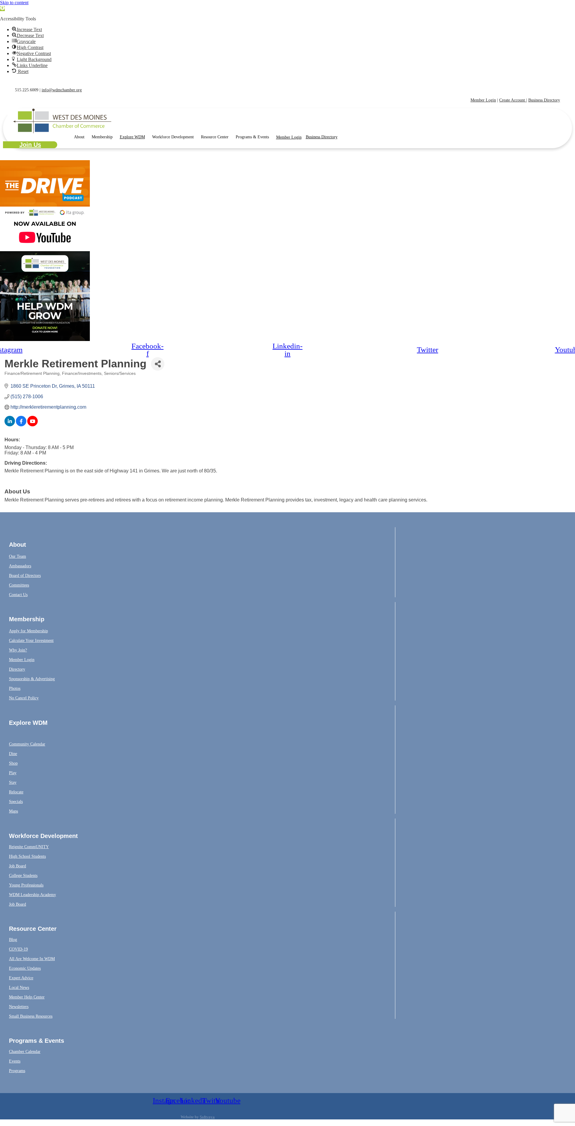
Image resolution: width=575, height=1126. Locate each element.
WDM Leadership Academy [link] (32, 894)
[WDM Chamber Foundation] (45, 339)
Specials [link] (16, 801)
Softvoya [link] (207, 1117)
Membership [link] (102, 137)
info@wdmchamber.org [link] (62, 90)
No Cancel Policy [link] (24, 698)
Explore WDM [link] (132, 137)
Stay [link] (12, 782)
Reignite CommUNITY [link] (29, 847)
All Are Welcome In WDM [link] (32, 959)
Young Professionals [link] (26, 885)
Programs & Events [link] (252, 137)
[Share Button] (157, 364)
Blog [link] (13, 939)
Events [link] (14, 1061)
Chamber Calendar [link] (24, 1051)
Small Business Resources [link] (30, 1016)
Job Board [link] (17, 866)
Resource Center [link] (215, 137)
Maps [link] (13, 811)
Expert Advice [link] (21, 978)
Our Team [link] (17, 556)
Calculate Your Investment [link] (31, 640)
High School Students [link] (27, 856)
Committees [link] (19, 585)
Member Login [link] (483, 100)
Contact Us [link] (18, 594)
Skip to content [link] (14, 2)
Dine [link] (13, 753)
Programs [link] (17, 1071)
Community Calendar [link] (27, 744)
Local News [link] (19, 987)
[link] (2, 8)
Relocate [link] (16, 792)
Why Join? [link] (18, 650)
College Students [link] (23, 875)
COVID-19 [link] (18, 949)
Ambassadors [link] (20, 566)
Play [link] (12, 773)
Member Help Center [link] (27, 997)
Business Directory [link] (544, 100)
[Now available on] (45, 248)
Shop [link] (13, 763)
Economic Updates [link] (25, 968)
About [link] (79, 137)
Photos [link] (14, 688)
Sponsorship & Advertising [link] (32, 679)
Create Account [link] (512, 100)
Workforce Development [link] (173, 137)
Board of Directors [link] (25, 575)
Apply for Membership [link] (28, 631)
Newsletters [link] (18, 1006)
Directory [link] (17, 669)
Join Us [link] (30, 144)
